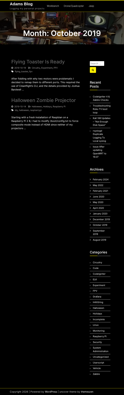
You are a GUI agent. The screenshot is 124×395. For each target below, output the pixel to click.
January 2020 (100, 213)
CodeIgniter (99, 273)
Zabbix (96, 374)
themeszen (87, 391)
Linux (96, 325)
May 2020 (98, 202)
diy (16, 110)
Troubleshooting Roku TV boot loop (102, 109)
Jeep (91, 6)
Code (96, 268)
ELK (95, 279)
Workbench (53, 6)
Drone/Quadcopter (74, 6)
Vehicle (97, 368)
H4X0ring (98, 302)
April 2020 (98, 208)
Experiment (46, 67)
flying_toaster (21, 71)
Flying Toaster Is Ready (38, 62)
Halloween (37, 106)
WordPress (51, 391)
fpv (31, 71)
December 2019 (101, 219)
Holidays (47, 106)
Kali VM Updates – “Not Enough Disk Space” (101, 121)
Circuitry (36, 67)
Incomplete (99, 319)
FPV (56, 67)
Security (97, 342)
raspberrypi (36, 110)
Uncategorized (101, 356)
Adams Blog (21, 4)
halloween (24, 110)
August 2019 (99, 239)
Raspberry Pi (59, 106)
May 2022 (98, 185)
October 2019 (100, 225)
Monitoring (98, 330)
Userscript (98, 362)
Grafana (97, 296)
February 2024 (101, 179)
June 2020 (98, 196)
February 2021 (100, 190)
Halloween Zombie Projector (43, 100)
